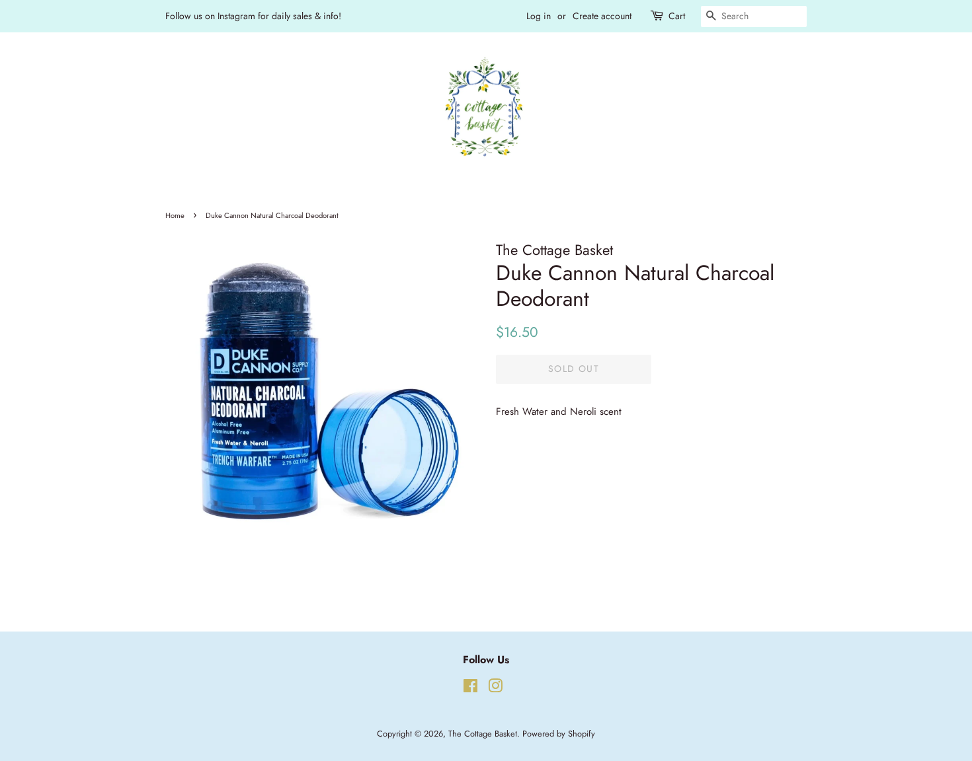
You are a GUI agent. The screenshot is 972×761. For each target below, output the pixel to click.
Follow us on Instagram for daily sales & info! (253, 15)
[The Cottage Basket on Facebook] (470, 688)
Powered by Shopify (558, 733)
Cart (676, 15)
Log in (538, 15)
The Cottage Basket (482, 733)
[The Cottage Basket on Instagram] (495, 688)
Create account (602, 15)
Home (174, 215)
